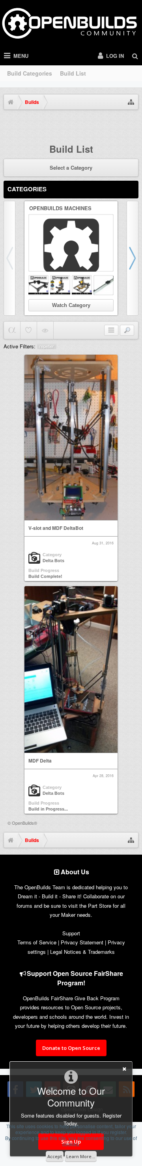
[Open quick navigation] (131, 101)
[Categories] (111, 330)
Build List (73, 73)
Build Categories (29, 73)
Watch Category (71, 305)
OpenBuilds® (24, 823)
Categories (27, 189)
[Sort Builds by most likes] (29, 330)
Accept (54, 1156)
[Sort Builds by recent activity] (12, 330)
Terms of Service (36, 942)
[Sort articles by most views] (45, 330)
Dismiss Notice (133, 124)
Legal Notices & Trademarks (82, 951)
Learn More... (80, 1156)
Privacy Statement (82, 942)
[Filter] (127, 330)
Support (71, 933)
